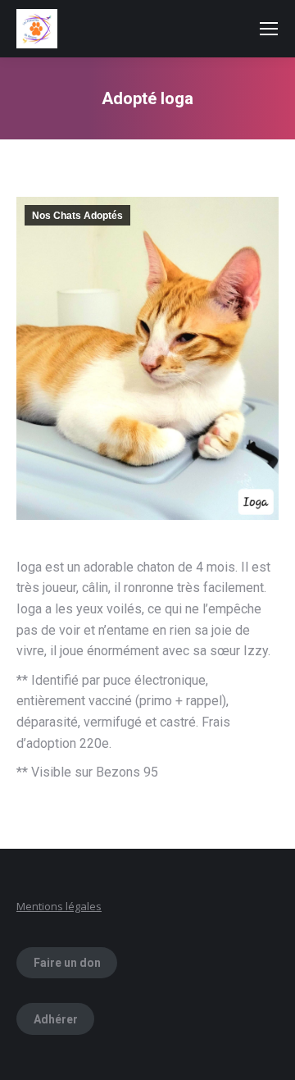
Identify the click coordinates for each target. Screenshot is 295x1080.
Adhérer (56, 1019)
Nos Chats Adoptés (77, 215)
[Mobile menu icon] (269, 29)
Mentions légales (59, 906)
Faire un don (67, 962)
